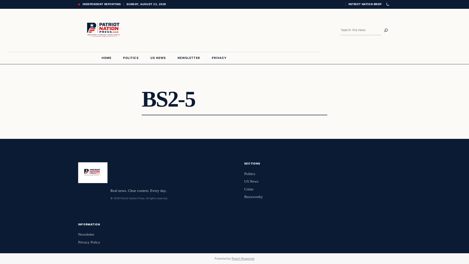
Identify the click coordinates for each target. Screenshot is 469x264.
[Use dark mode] (387, 4)
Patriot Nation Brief (365, 4)
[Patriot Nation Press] (104, 30)
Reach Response (243, 258)
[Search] (386, 30)
